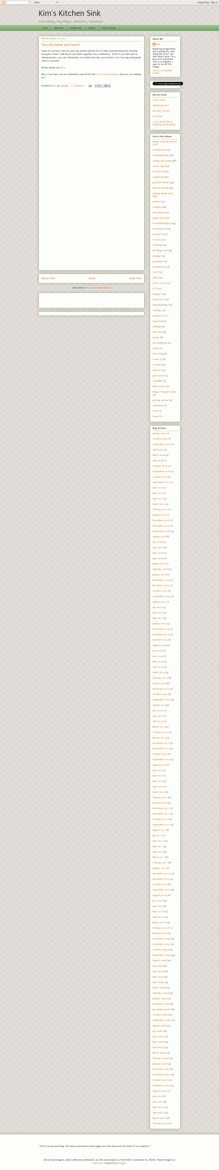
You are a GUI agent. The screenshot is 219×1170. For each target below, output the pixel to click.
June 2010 (158, 906)
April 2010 (158, 917)
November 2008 (161, 1009)
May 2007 (158, 1107)
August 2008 (159, 1025)
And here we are (161, 111)
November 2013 (161, 689)
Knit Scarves (159, 386)
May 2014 (158, 661)
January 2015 (159, 623)
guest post (158, 375)
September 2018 (161, 471)
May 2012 (158, 781)
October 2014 (160, 639)
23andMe (157, 381)
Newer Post (48, 278)
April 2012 (158, 786)
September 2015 (161, 596)
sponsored (158, 299)
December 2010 (161, 873)
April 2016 (158, 558)
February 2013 (160, 732)
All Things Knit (160, 250)
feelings (157, 326)
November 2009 (161, 944)
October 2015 (160, 591)
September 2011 (161, 824)
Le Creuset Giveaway (107, 74)
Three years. (159, 100)
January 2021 (159, 433)
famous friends (160, 188)
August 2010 (159, 895)
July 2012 (157, 770)
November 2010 (161, 879)
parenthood (159, 267)
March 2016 (159, 563)
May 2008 (158, 1042)
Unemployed (159, 228)
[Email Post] (89, 85)
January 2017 (159, 515)
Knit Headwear (160, 343)
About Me (59, 28)
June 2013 (158, 716)
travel (156, 416)
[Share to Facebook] (106, 86)
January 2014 (159, 683)
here (62, 67)
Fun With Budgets (162, 223)
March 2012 (159, 792)
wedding (157, 245)
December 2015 (161, 580)
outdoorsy (158, 405)
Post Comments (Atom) (99, 287)
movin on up (159, 283)
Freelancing (75, 28)
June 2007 (158, 1101)
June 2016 (158, 547)
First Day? (158, 116)
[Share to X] (102, 86)
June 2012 (158, 775)
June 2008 (158, 1036)
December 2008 (161, 1004)
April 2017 (158, 498)
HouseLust (158, 171)
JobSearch (158, 234)
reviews (157, 239)
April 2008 (158, 1047)
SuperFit (157, 321)
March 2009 (159, 987)
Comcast (157, 364)
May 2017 (158, 493)
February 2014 (160, 678)
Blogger (122, 1163)
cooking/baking (161, 155)
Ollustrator (98, 1163)
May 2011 (158, 846)
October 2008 (160, 1014)
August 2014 (159, 645)
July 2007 (157, 1096)
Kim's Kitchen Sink (70, 13)
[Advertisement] (61, 299)
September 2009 (161, 955)
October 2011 (160, 819)
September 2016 (161, 531)
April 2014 (158, 667)
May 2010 (158, 911)
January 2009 (159, 998)
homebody (158, 150)
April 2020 (158, 449)
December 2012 (161, 743)
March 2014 (159, 672)
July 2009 (157, 966)
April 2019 (158, 460)
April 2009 (158, 982)
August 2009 (159, 960)
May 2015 (158, 618)
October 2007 (160, 1080)
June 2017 (158, 487)
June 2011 (158, 841)
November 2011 (161, 813)
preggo (156, 256)
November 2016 (161, 526)
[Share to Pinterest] (109, 86)
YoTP (155, 411)
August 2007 (159, 1091)
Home (45, 28)
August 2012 (159, 765)
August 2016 (159, 536)
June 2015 (158, 612)
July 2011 (157, 835)
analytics (157, 370)
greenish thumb (161, 182)
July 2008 (157, 1031)
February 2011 (160, 862)
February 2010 (160, 928)
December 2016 (161, 520)
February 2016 (160, 569)
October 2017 (160, 477)
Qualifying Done (161, 105)
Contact (91, 28)
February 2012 (160, 797)
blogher (157, 294)
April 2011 (158, 852)
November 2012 (161, 748)
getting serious (161, 400)
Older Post (135, 278)
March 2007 (159, 1118)
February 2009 (160, 993)
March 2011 (159, 857)
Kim (158, 44)
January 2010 (159, 933)
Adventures (159, 212)
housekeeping (160, 305)
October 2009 (160, 949)
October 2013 (160, 694)
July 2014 (157, 650)
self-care (157, 332)
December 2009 (161, 938)
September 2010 (161, 890)
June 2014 (158, 656)
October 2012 (160, 754)
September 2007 (161, 1085)
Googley (157, 207)
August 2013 (159, 705)
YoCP (155, 272)
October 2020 (160, 439)
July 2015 (157, 607)
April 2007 (158, 1112)
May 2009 (158, 977)
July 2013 (157, 710)
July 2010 (157, 900)
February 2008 (160, 1058)
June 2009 (158, 971)
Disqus (156, 337)
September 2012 (161, 759)
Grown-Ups (158, 166)
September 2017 (161, 482)
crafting (157, 310)
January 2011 (159, 868)
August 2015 (159, 602)
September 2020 (161, 444)
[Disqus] (91, 136)
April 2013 (158, 721)
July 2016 (157, 542)
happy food (159, 218)
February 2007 (160, 1123)
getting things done (163, 193)
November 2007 (161, 1074)
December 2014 (161, 629)
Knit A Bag (158, 353)
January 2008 (159, 1064)
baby (155, 277)
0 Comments (77, 85)
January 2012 (159, 803)
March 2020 (159, 455)
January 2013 (159, 737)
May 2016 (158, 553)
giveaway (157, 261)
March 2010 (159, 922)
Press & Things (109, 28)
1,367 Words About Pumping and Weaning (164, 123)
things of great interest (165, 141)
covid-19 (157, 359)
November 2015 (161, 585)
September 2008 (161, 1020)
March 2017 (159, 504)
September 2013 (161, 699)
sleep (155, 348)
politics (156, 201)
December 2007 (161, 1069)
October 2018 (160, 466)
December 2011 (161, 808)
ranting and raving (162, 160)
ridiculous (158, 315)
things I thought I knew (164, 392)
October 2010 (160, 884)
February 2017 (160, 509)
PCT (154, 288)
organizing (158, 177)
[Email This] (96, 86)
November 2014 (161, 634)
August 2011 (159, 830)
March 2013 (159, 726)
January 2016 (159, 574)
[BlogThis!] (99, 86)
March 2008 (159, 1053)
